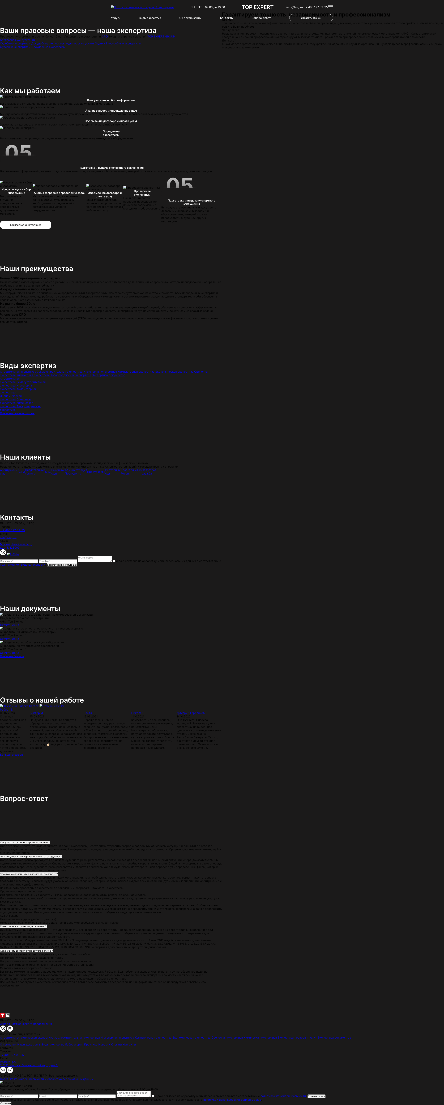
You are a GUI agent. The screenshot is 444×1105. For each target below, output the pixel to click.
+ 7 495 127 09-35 (315, 7)
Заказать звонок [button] (311, 17)
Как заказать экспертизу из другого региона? (26, 950)
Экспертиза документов (108, 375)
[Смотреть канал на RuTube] (10, 1030)
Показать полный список (17, 413)
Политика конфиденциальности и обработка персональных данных (46, 1079)
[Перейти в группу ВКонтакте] (3, 554)
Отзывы (116, 1044)
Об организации (190, 18)
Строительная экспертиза (18, 371)
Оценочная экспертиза (227, 1037)
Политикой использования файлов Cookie (232, 1099)
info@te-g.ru (294, 7)
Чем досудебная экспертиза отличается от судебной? (31, 856)
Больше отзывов (11, 754)
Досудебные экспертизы (48, 43)
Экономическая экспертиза (174, 371)
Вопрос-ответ (261, 18)
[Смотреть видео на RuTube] (13, 554)
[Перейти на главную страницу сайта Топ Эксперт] (5, 1017)
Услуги (115, 18)
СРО (105, 36)
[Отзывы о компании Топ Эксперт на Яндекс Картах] (20, 706)
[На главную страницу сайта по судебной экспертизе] (142, 7)
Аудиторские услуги (80, 43)
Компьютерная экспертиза (136, 371)
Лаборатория (74, 1044)
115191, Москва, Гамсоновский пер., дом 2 (29, 1065)
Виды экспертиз (150, 18)
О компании (8, 1044)
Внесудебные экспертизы (123, 43)
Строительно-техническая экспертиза (26, 1037)
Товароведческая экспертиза (70, 375)
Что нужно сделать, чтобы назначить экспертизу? (29, 874)
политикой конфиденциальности (22, 564)
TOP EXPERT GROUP (161, 36)
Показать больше (12, 656)
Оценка (100, 43)
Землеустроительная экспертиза (60, 371)
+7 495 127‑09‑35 (12, 1055)
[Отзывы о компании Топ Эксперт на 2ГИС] (52, 706)
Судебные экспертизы (15, 43)
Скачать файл (9, 625)
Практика (90, 1044)
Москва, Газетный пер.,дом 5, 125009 (16, 545)
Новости (104, 1044)
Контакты (226, 18)
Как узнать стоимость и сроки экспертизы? (25, 842)
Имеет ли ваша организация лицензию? (23, 926)
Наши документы (29, 1044)
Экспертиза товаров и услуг (297, 1037)
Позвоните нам (316, 1096)
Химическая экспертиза (33, 375)
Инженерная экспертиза (100, 371)
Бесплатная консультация (18, 40)
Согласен (5, 1103)
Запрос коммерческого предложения (26, 1024)
